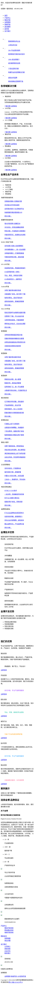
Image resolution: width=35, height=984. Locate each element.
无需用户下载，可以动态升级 (14, 316)
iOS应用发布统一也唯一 (12, 272)
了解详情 (7, 106)
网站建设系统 (8, 930)
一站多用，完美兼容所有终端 (14, 494)
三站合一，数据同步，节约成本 (14, 479)
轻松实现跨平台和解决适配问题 (14, 312)
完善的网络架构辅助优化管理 (14, 338)
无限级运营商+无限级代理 (13, 201)
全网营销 (7, 22)
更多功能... (8, 216)
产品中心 (7, 18)
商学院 (6, 29)
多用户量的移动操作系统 (12, 290)
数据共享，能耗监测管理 (12, 383)
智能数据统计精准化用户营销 (14, 435)
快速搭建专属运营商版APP (13, 212)
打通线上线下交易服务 (11, 424)
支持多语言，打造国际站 (12, 468)
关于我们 (7, 31)
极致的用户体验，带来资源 (13, 501)
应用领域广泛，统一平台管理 (14, 387)
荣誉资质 (7, 949)
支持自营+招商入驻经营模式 (13, 246)
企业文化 (7, 951)
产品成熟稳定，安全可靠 (12, 405)
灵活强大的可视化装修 (11, 205)
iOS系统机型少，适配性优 (13, 279)
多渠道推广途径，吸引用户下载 (14, 294)
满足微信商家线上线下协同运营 (14, 453)
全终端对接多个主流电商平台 (14, 209)
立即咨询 (4, 670)
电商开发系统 (8, 932)
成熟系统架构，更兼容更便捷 (14, 301)
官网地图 (7, 938)
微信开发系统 (8, 928)
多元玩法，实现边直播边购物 (14, 227)
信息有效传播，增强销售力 (13, 516)
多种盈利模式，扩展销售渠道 (14, 253)
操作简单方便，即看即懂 (12, 472)
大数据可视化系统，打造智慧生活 (15, 390)
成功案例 (7, 26)
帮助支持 (4, 936)
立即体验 (14, 106)
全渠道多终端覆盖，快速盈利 (14, 427)
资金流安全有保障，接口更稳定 (14, 450)
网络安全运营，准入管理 (12, 379)
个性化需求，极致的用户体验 (14, 431)
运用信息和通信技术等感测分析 (14, 342)
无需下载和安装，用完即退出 (14, 446)
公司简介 (7, 946)
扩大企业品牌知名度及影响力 (14, 513)
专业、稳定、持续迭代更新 (13, 275)
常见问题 (7, 940)
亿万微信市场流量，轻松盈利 (14, 401)
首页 (5, 15)
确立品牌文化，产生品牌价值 (14, 524)
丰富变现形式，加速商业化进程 (14, 234)
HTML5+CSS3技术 (10, 490)
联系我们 (7, 953)
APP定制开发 (21, 976)
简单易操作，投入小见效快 (13, 409)
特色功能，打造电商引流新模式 (14, 231)
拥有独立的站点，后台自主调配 (14, 323)
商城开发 (7, 24)
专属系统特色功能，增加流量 (14, 257)
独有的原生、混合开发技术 (13, 298)
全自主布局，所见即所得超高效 (14, 457)
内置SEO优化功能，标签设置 (14, 476)
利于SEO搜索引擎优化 (11, 498)
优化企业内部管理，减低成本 (14, 520)
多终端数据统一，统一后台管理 (14, 249)
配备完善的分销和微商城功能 (14, 412)
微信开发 (7, 20)
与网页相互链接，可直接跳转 (14, 320)
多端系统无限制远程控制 (12, 346)
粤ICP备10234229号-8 (16, 982)
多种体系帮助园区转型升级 (13, 335)
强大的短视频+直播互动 (12, 223)
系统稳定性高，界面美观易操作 (14, 268)
